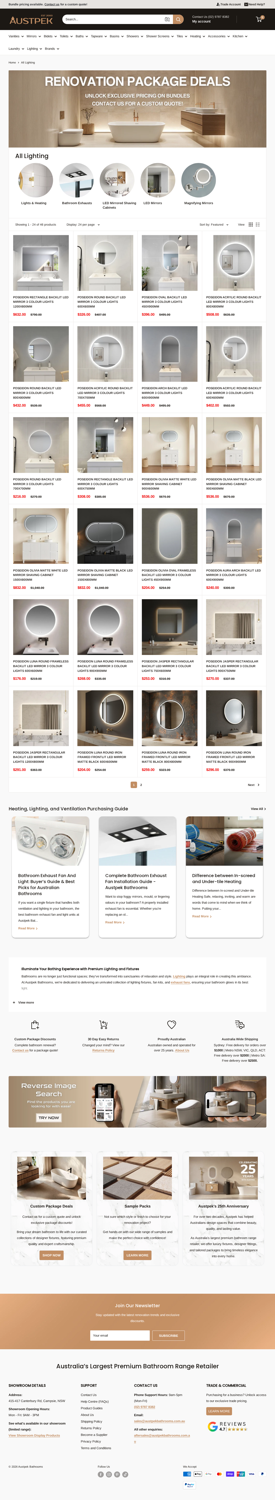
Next (251, 785)
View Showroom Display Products (34, 1435)
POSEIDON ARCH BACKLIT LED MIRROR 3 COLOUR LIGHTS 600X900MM (164, 392)
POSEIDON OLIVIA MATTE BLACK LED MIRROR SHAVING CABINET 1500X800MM (105, 575)
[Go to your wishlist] (247, 19)
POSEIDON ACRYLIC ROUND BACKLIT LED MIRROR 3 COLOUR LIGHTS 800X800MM (233, 301)
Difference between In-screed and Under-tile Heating (223, 879)
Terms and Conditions (96, 1448)
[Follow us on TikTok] (125, 1474)
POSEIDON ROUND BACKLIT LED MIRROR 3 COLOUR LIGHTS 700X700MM (37, 484)
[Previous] (13, 880)
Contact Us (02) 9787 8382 (210, 16)
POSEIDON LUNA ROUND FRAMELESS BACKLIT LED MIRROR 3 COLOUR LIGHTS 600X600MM (41, 666)
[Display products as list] (258, 224)
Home (12, 62)
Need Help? (257, 4)
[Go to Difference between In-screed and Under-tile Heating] (224, 841)
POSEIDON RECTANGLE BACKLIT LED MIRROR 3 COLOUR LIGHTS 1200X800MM (41, 301)
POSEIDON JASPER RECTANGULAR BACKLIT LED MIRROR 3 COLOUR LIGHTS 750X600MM (168, 666)
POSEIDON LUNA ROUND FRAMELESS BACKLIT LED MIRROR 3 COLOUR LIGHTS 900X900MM (105, 666)
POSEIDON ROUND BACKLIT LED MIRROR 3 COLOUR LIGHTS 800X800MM (37, 392)
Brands (50, 48)
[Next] (262, 880)
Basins (114, 36)
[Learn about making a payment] (224, 1480)
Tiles (180, 36)
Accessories (217, 36)
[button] (261, 19)
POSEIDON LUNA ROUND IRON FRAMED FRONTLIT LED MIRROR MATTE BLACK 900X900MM (230, 757)
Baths (80, 36)
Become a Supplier (94, 1435)
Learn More (219, 1411)
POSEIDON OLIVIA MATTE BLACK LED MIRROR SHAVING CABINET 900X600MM (233, 484)
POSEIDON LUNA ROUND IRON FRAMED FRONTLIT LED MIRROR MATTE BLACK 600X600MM (102, 757)
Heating (195, 36)
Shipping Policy (91, 1421)
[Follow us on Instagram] (109, 1474)
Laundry (14, 48)
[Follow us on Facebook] (101, 1474)
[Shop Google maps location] (227, 1422)
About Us (182, 1050)
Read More (26, 928)
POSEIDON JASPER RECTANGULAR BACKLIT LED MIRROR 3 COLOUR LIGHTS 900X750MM (232, 666)
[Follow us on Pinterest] (117, 1474)
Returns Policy (103, 1050)
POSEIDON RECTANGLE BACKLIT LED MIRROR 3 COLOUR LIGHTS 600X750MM (105, 484)
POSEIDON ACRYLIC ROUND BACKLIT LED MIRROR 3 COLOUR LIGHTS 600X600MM (233, 392)
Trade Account (230, 4)
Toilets (64, 36)
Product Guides (92, 1408)
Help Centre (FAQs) (95, 1401)
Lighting (32, 48)
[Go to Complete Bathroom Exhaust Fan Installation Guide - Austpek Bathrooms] (137, 841)
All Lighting (28, 62)
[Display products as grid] (251, 224)
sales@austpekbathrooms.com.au (159, 1421)
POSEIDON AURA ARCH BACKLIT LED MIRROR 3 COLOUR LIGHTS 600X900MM (233, 575)
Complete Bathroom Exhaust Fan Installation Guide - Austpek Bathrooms (136, 882)
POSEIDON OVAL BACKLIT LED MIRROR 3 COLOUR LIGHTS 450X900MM (164, 301)
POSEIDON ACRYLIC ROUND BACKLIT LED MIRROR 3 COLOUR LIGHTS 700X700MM (105, 392)
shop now (52, 1255)
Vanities (14, 36)
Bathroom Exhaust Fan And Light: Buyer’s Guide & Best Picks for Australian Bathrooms (47, 885)
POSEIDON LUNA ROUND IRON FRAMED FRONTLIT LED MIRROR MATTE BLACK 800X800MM (166, 757)
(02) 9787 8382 (144, 1407)
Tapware (97, 36)
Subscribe (168, 1335)
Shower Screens (158, 36)
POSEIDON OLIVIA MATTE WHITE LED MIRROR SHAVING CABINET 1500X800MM (40, 575)
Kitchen (238, 36)
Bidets (48, 36)
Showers (133, 36)
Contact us (20, 1050)
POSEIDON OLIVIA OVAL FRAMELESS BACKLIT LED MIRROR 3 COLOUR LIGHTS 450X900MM (169, 575)
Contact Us (89, 1395)
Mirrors (32, 36)
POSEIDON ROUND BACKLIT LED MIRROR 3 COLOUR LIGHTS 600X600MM (102, 301)
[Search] (178, 19)
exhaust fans (180, 982)
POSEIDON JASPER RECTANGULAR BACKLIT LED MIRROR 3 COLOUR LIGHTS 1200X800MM (39, 757)
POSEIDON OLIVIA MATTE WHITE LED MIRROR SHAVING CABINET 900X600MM (169, 484)
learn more (137, 1255)
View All (257, 809)
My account (201, 21)
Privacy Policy (91, 1441)
